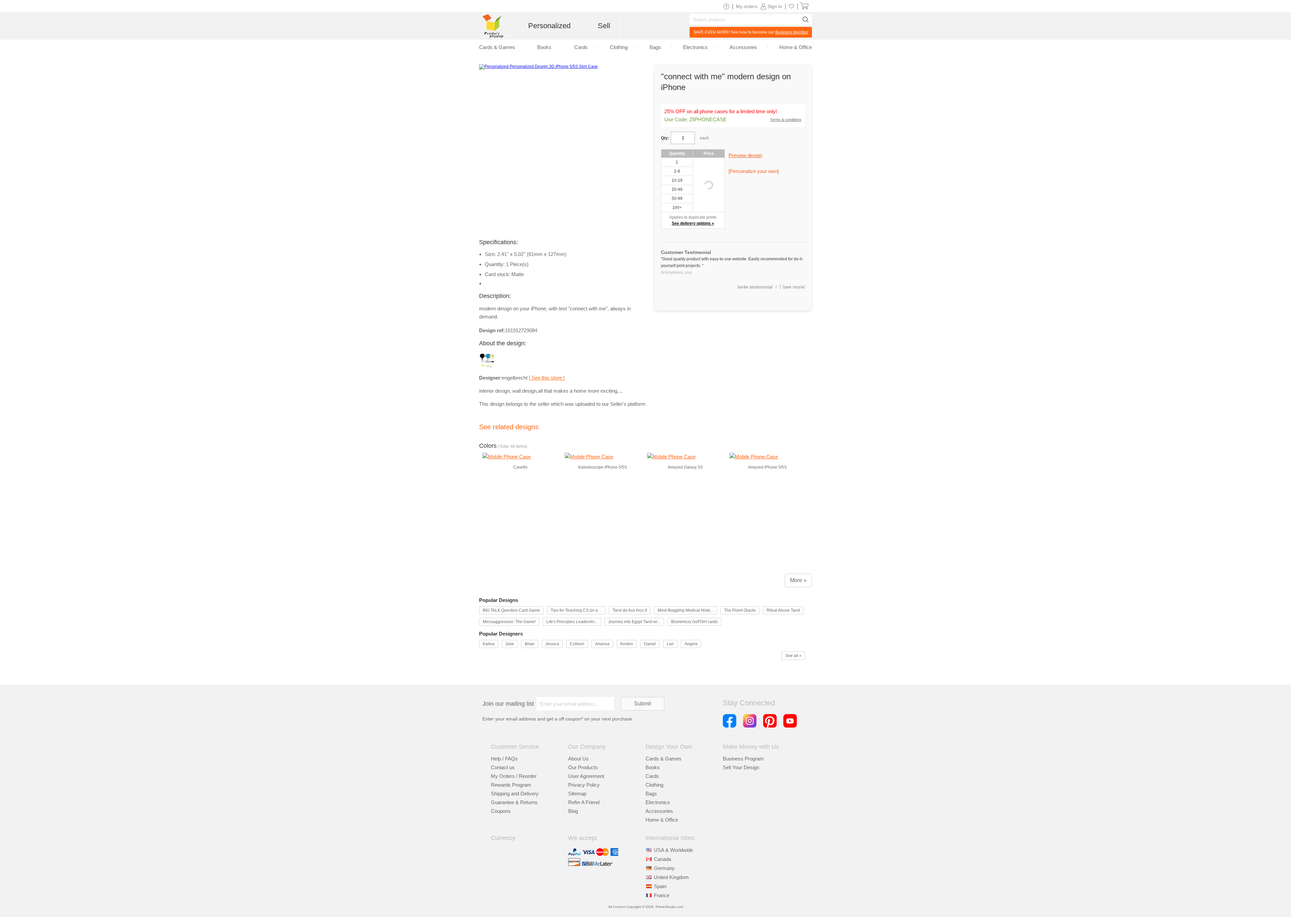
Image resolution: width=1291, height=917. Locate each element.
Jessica (552, 644)
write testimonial (755, 287)
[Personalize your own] (754, 171)
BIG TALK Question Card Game (511, 610)
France (661, 895)
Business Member (791, 32)
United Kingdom (671, 877)
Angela (691, 644)
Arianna (602, 644)
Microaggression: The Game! (509, 621)
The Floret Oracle (740, 610)
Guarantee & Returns (514, 802)
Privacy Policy (584, 785)
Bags (651, 793)
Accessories (659, 811)
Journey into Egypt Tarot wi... (634, 621)
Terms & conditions (785, 120)
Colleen (577, 644)
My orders (746, 6)
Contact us (503, 767)
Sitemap (577, 793)
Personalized (549, 25)
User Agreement (586, 776)
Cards (652, 776)
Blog (573, 811)
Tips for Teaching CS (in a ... (576, 610)
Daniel (650, 644)
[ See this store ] (546, 378)
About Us (578, 758)
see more (794, 287)
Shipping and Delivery (515, 793)
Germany (664, 868)
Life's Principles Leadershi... (571, 621)
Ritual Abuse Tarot (783, 610)
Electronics (658, 802)
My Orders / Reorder (514, 776)
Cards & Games (663, 758)
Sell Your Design (741, 767)
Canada (662, 859)
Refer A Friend (583, 802)
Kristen (626, 644)
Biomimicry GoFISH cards (694, 621)
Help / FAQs (504, 758)
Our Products (583, 767)
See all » (793, 655)
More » (798, 580)
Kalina (489, 644)
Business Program (743, 758)
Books (653, 767)
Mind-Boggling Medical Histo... (685, 610)
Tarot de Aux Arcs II (630, 610)
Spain (660, 886)
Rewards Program (511, 785)
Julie (509, 644)
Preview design (745, 155)
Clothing (654, 785)
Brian (530, 644)
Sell (604, 25)
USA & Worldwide (673, 850)
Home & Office (662, 820)
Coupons (501, 811)
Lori (670, 644)
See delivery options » (693, 223)
